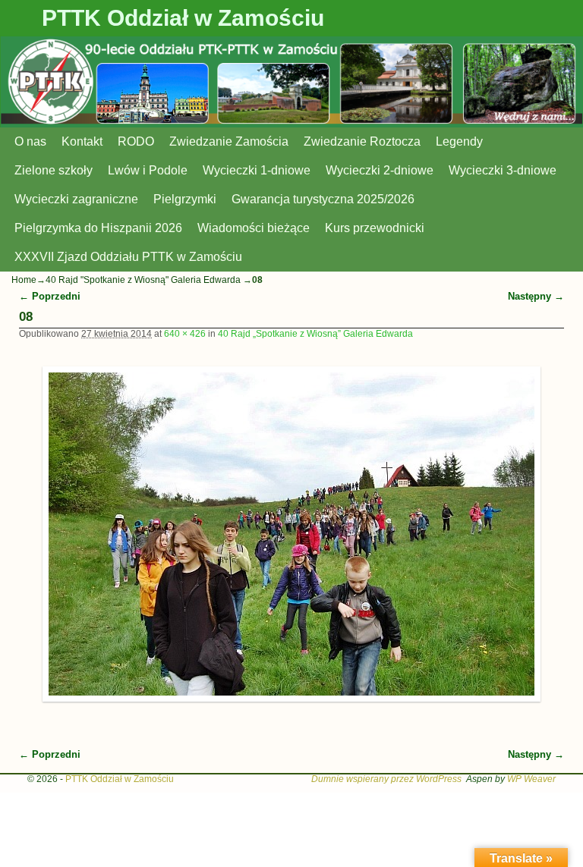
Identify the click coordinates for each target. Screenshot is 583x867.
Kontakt (81, 141)
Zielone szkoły (53, 170)
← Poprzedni (49, 296)
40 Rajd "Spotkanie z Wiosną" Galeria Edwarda (143, 280)
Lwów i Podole (148, 170)
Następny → (536, 296)
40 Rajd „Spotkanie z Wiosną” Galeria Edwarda (315, 333)
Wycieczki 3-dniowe (502, 170)
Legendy (459, 141)
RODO (136, 141)
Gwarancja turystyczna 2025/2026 (323, 199)
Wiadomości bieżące (253, 227)
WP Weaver (531, 779)
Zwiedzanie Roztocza (362, 141)
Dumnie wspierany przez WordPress (386, 779)
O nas (30, 141)
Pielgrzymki (184, 199)
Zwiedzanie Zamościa (228, 141)
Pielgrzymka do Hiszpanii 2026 (98, 227)
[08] (292, 534)
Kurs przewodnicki (374, 227)
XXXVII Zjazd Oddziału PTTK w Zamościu (128, 256)
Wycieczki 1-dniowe (256, 170)
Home (23, 280)
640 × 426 (185, 333)
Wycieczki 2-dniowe (379, 170)
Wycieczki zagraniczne (76, 199)
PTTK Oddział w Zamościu (183, 17)
